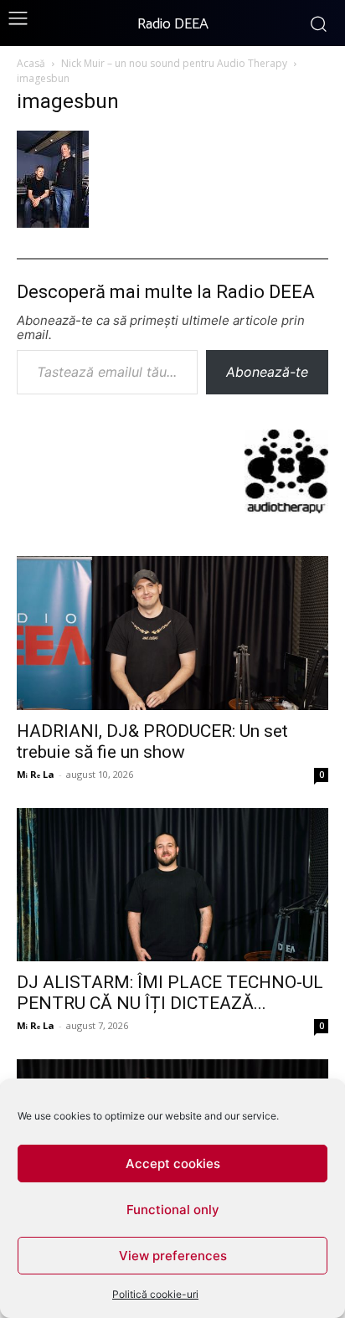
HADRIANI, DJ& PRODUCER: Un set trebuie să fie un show (152, 741)
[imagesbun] (53, 222)
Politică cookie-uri (155, 1294)
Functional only (172, 1210)
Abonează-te (267, 371)
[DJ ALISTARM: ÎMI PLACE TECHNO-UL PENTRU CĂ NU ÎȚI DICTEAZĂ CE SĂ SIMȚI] (172, 885)
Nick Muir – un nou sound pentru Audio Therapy (174, 63)
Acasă (31, 63)
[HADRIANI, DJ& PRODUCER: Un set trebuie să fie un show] (172, 633)
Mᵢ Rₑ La (35, 774)
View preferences (173, 1256)
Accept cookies (173, 1163)
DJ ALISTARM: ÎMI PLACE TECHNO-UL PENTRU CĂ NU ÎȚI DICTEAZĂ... (170, 992)
